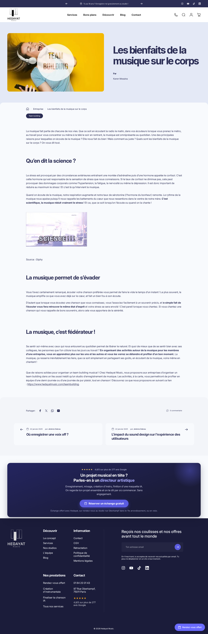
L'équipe (48, 552)
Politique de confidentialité (82, 554)
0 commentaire (176, 410)
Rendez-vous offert (54, 582)
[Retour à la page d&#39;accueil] (27, 108)
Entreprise (38, 109)
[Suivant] (141, 3)
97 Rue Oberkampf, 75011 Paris (84, 590)
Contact (78, 538)
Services (48, 543)
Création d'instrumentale (52, 590)
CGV (76, 543)
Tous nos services (53, 606)
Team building (34, 116)
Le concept (49, 538)
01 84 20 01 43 (82, 582)
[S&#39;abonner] (178, 547)
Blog (45, 557)
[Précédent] (66, 3)
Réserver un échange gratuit (106, 503)
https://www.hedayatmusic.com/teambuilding (53, 384)
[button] (190, 627)
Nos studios (49, 547)
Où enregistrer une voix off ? (47, 434)
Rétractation (80, 547)
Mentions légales (83, 560)
